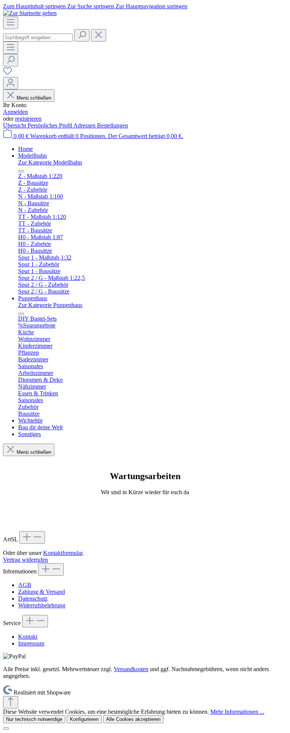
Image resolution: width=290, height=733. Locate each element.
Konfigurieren (84, 719)
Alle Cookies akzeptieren (133, 719)
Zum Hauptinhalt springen (35, 6)
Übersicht (15, 125)
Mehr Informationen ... (237, 711)
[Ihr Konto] (10, 83)
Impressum (31, 643)
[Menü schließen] (21, 171)
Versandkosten (131, 669)
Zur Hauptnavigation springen (151, 6)
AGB (24, 585)
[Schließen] (6, 728)
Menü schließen (34, 98)
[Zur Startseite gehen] (30, 13)
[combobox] (38, 37)
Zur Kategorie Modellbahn (50, 162)
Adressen (85, 125)
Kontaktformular (62, 553)
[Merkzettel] (7, 73)
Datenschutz (33, 598)
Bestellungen (112, 125)
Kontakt (27, 636)
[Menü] (10, 23)
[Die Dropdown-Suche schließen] (98, 35)
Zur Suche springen (91, 6)
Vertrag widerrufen (25, 559)
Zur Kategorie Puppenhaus (50, 305)
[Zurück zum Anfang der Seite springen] (10, 702)
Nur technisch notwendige (34, 719)
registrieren (28, 118)
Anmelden (15, 112)
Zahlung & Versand (41, 592)
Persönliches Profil (50, 125)
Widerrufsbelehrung (41, 605)
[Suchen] (81, 35)
